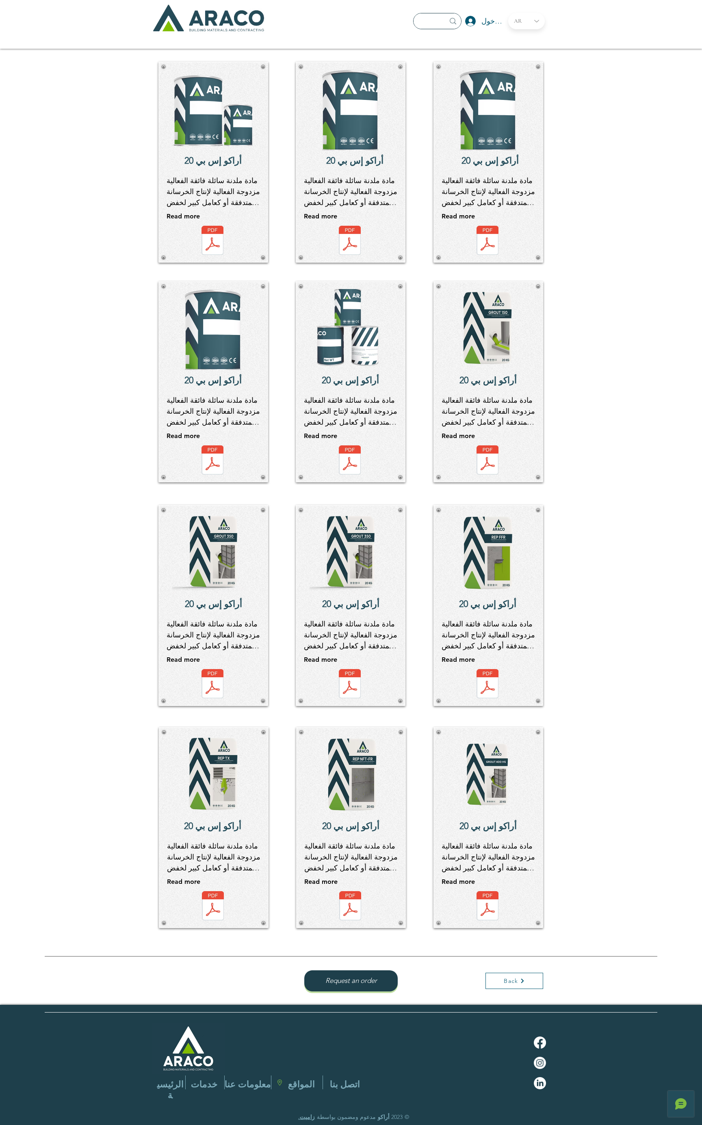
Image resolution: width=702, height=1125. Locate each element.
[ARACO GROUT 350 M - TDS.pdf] (350, 684)
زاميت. (306, 1117)
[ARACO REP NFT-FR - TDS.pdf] (350, 906)
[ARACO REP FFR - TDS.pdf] (487, 684)
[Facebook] (540, 1042)
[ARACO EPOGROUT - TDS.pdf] (350, 461)
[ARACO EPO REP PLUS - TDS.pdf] (487, 241)
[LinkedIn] (540, 1083)
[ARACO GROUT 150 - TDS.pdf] (487, 461)
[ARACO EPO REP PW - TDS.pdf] (212, 461)
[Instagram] (540, 1063)
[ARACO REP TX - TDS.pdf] (213, 906)
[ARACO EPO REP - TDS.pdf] (350, 241)
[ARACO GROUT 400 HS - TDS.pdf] (487, 906)
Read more (183, 216)
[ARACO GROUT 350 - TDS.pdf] (212, 684)
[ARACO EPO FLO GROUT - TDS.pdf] (212, 241)
